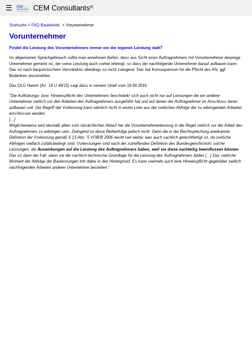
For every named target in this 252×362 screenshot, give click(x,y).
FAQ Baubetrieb (45, 25)
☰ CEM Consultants (49, 8)
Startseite (17, 25)
